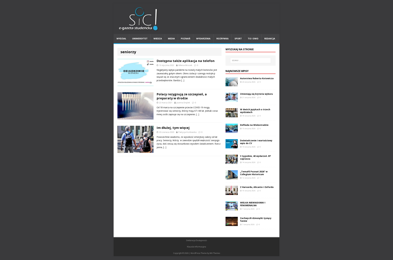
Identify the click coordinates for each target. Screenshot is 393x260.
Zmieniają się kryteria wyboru (256, 93)
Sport (238, 38)
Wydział (121, 38)
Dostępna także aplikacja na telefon (186, 61)
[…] (182, 80)
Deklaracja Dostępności (196, 240)
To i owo (253, 38)
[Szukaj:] (250, 60)
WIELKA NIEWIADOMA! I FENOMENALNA (252, 204)
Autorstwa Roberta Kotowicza (257, 78)
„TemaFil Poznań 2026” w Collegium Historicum (254, 173)
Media (171, 38)
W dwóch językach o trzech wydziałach (255, 111)
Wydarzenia (203, 38)
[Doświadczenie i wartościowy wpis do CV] (232, 146)
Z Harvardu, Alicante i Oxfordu (257, 187)
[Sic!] (196, 19)
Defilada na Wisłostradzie (254, 124)
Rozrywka (222, 38)
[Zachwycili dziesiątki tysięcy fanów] (232, 224)
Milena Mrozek (185, 65)
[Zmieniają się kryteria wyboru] (232, 99)
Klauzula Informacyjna (196, 246)
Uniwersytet (140, 38)
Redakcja (269, 38)
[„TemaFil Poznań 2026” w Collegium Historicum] (232, 177)
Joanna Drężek (183, 102)
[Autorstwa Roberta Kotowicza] (232, 84)
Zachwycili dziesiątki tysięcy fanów (255, 219)
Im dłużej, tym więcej (173, 128)
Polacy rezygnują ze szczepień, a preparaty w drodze (182, 96)
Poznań (185, 38)
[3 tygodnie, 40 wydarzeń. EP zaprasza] (232, 162)
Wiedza (158, 38)
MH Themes (215, 253)
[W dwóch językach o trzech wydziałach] (232, 115)
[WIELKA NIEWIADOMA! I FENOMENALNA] (232, 208)
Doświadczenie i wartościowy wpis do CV (256, 142)
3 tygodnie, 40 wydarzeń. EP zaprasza (255, 157)
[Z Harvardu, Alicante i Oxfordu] (232, 193)
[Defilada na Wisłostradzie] (232, 130)
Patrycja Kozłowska (187, 132)
